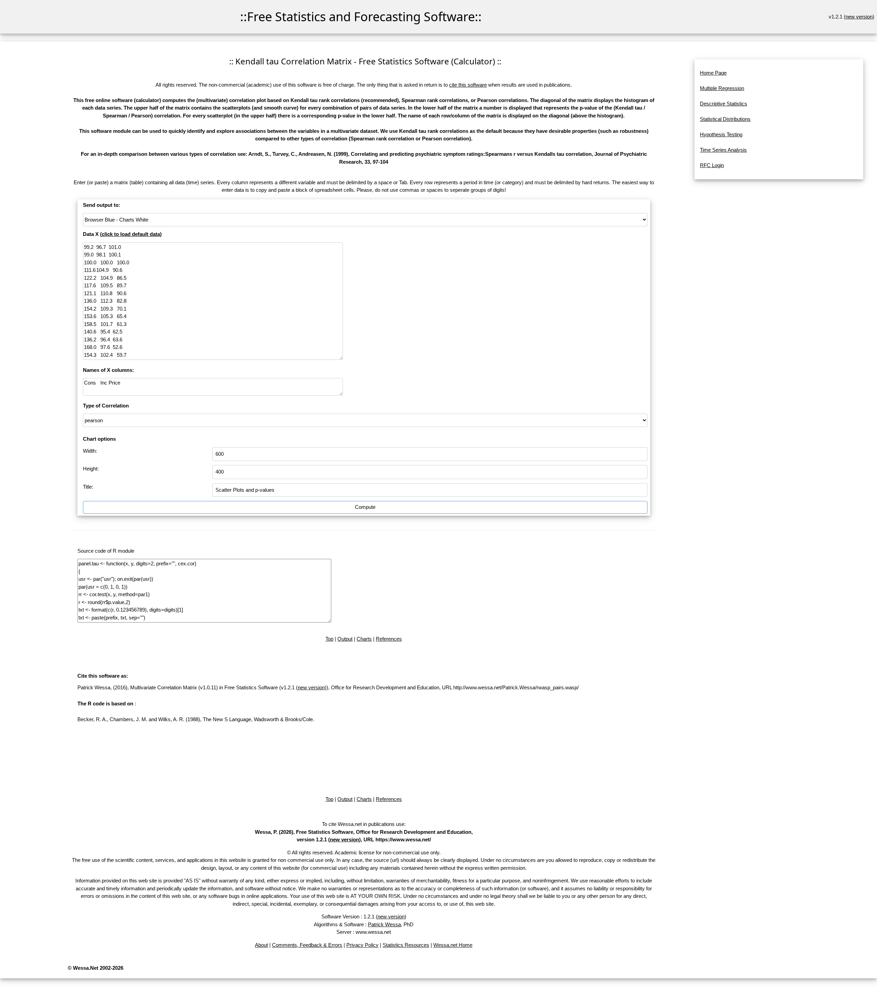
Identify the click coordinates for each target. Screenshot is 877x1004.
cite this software (468, 85)
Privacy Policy (362, 945)
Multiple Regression (722, 88)
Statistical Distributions (725, 119)
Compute (365, 507)
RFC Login (712, 165)
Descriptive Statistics (723, 103)
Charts (364, 639)
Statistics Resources (406, 945)
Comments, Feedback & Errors (307, 945)
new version (859, 17)
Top (329, 639)
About (261, 945)
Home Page (713, 73)
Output (345, 639)
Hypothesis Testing (721, 134)
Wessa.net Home (452, 945)
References (389, 639)
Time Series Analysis (723, 150)
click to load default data (131, 234)
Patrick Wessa (384, 924)
